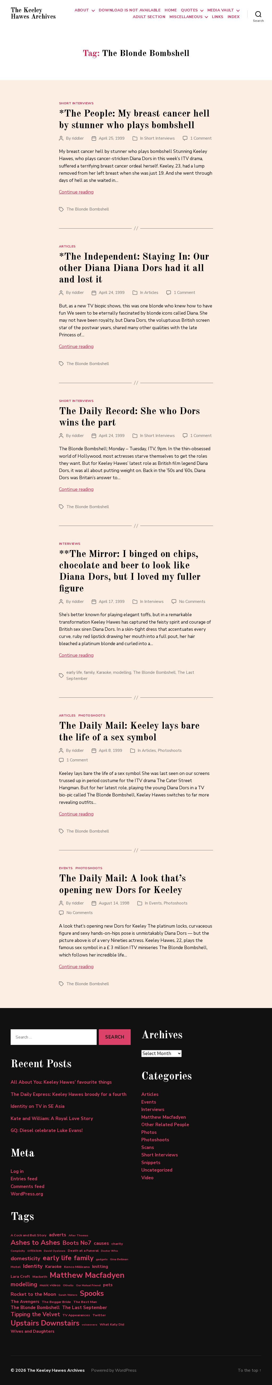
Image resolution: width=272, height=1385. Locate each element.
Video (147, 1178)
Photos (149, 1132)
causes (101, 1243)
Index (233, 17)
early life (74, 672)
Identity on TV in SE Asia (38, 1106)
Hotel (15, 1266)
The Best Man (85, 1302)
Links (217, 17)
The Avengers (25, 1302)
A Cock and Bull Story (28, 1235)
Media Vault (220, 10)
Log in (17, 1171)
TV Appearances (76, 1315)
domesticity (25, 1258)
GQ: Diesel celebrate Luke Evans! (47, 1130)
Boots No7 (76, 1243)
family (89, 672)
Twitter (99, 1315)
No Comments (192, 601)
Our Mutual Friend (88, 1285)
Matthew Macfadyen (87, 1275)
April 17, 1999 (112, 601)
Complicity (18, 1251)
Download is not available (130, 10)
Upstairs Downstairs (45, 1323)
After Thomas (78, 1235)
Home (171, 10)
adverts (57, 1235)
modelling (122, 672)
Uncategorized (156, 1170)
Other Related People (165, 1125)
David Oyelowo (54, 1251)
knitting (100, 1267)
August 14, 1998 (114, 903)
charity (117, 1243)
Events (66, 868)
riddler (78, 138)
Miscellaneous (185, 17)
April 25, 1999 (112, 138)
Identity (33, 1266)
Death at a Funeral (83, 1250)
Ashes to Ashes (35, 1242)
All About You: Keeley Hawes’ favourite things (61, 1082)
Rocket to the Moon (33, 1294)
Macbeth (39, 1276)
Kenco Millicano (77, 1266)
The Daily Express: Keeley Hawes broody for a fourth (68, 1094)
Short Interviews (76, 103)
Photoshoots (91, 716)
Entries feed (24, 1179)
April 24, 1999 (112, 292)
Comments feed (27, 1187)
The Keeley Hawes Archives (33, 13)
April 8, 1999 (110, 750)
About (82, 10)
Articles (67, 246)
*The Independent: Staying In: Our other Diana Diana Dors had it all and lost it (134, 268)
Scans (147, 1147)
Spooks (92, 1293)
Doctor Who (109, 1251)
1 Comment (201, 138)
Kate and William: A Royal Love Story (52, 1119)
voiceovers (89, 1325)
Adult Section (149, 17)
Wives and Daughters (32, 1331)
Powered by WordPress (114, 1370)
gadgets (102, 1259)
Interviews (69, 544)
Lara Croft (20, 1276)
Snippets (150, 1163)
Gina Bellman (119, 1259)
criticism (34, 1250)
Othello (68, 1285)
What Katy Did (112, 1324)
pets (108, 1285)
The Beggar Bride (56, 1302)
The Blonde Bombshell (87, 209)
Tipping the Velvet (35, 1314)
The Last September (84, 1308)
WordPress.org (27, 1194)
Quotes (189, 10)
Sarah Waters (67, 1295)
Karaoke (103, 672)
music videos (50, 1285)
